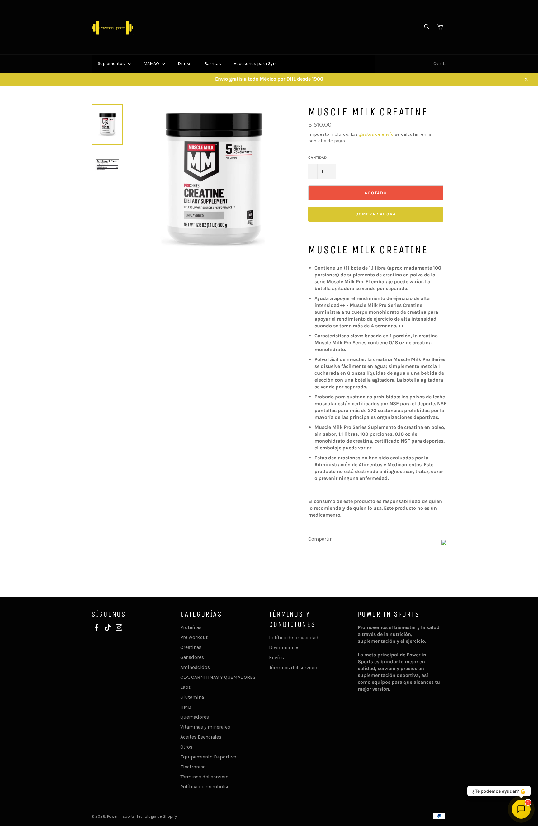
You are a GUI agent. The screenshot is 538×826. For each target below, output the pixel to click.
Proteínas (190, 627)
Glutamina (192, 697)
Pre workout (194, 637)
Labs (185, 687)
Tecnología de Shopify (156, 816)
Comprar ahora (376, 214)
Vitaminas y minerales (205, 727)
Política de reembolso (205, 787)
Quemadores (194, 717)
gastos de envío (376, 134)
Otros (186, 747)
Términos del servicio (204, 777)
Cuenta (439, 63)
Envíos (276, 657)
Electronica (192, 767)
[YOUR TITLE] (443, 543)
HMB (185, 707)
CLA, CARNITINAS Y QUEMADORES (218, 677)
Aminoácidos (195, 667)
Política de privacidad (294, 638)
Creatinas (190, 647)
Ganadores (192, 657)
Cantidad (317, 157)
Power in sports (121, 816)
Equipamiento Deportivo (208, 757)
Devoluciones (284, 647)
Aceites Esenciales (200, 737)
